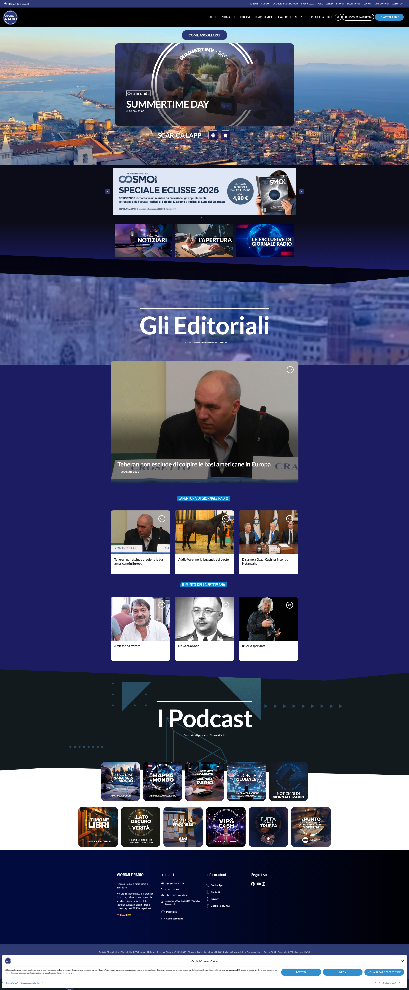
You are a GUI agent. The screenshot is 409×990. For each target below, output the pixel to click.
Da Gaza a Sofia (188, 646)
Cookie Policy (11, 983)
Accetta (301, 972)
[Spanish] (129, 914)
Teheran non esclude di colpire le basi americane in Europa (194, 464)
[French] (121, 914)
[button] (402, 961)
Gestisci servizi (389, 983)
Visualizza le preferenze (384, 972)
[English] (118, 914)
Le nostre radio (389, 17)
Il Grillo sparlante (253, 646)
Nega (342, 972)
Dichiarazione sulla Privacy (31, 983)
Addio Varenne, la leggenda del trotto (203, 559)
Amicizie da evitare (127, 646)
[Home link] (10, 17)
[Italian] (329, 17)
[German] (123, 914)
